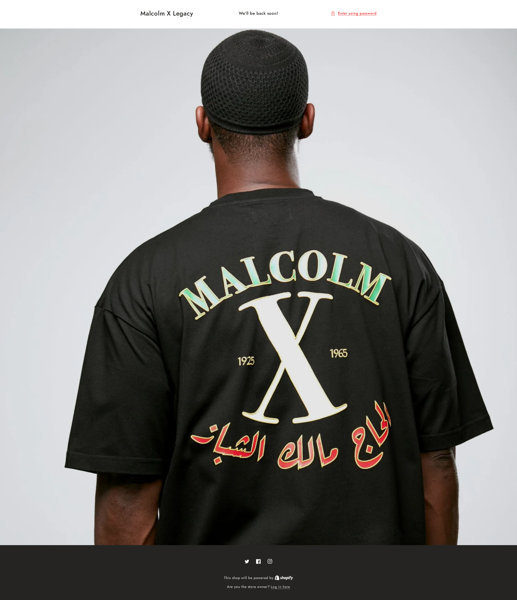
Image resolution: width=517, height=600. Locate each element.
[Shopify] (284, 577)
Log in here (280, 586)
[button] (354, 13)
